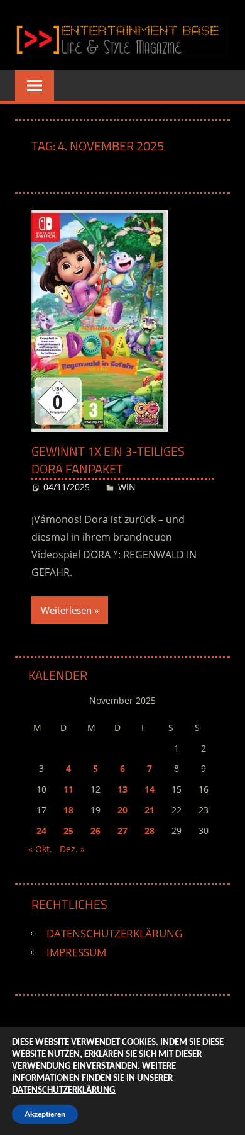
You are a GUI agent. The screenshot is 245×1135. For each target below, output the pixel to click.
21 (149, 810)
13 (122, 789)
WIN (127, 487)
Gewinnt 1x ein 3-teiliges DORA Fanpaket (108, 459)
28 (149, 831)
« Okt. (40, 849)
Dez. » (72, 849)
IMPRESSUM (76, 952)
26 (95, 831)
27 (122, 831)
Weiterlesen (66, 610)
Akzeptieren (44, 1114)
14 (149, 789)
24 (41, 831)
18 (68, 810)
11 (68, 789)
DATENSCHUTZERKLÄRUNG (114, 933)
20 (122, 810)
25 (68, 831)
